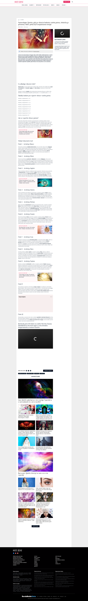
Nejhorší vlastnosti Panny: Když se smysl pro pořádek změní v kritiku (43, 586)
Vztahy (35, 556)
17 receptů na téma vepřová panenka (26, 585)
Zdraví (35, 561)
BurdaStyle (55, 596)
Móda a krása (37, 557)
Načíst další (35, 526)
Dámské (48, 596)
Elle (56, 557)
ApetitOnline (58, 556)
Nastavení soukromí (17, 561)
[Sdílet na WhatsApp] (30, 370)
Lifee (56, 562)
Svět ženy (45, 596)
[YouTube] (17, 553)
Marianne (57, 558)
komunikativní (33, 207)
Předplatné (66, 1)
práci (42, 319)
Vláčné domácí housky (22, 587)
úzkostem (25, 243)
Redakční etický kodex (18, 558)
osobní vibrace (30, 373)
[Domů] (19, 2)
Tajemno (22, 19)
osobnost (36, 373)
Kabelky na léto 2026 (22, 580)
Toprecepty (58, 563)
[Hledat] (72, 2)
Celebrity (36, 558)
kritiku (45, 174)
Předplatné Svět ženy (18, 556)
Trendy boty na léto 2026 (16, 581)
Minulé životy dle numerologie (23, 578)
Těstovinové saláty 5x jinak (17, 585)
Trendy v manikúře (15, 578)
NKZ (51, 596)
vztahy (51, 288)
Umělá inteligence (26, 579)
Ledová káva (19, 591)
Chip (56, 561)
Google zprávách (36, 51)
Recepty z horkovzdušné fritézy (25, 591)
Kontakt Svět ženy (17, 557)
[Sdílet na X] (28, 370)
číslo (27, 122)
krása (32, 218)
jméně (24, 125)
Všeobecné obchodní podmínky (20, 562)
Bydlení (36, 563)
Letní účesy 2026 (28, 580)
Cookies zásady (16, 563)
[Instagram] (15, 553)
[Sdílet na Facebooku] (26, 370)
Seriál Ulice (21, 579)
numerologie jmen (22, 373)
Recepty (36, 566)
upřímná (19, 258)
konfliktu (32, 161)
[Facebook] (13, 553)
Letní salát (17, 590)
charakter (42, 373)
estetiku (43, 218)
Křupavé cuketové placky (16, 586)
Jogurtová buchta (19, 589)
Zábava (35, 562)
